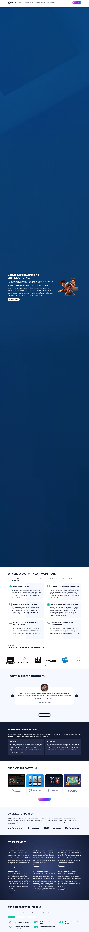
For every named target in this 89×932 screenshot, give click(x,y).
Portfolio (32, 2)
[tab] (11, 917)
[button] (43, 665)
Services (20, 2)
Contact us (52, 2)
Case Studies (37, 2)
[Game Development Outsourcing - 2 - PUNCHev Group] (35, 780)
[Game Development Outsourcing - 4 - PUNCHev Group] (72, 780)
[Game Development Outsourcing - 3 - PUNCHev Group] (54, 780)
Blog (48, 2)
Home (9, 6)
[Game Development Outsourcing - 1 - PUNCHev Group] (16, 780)
